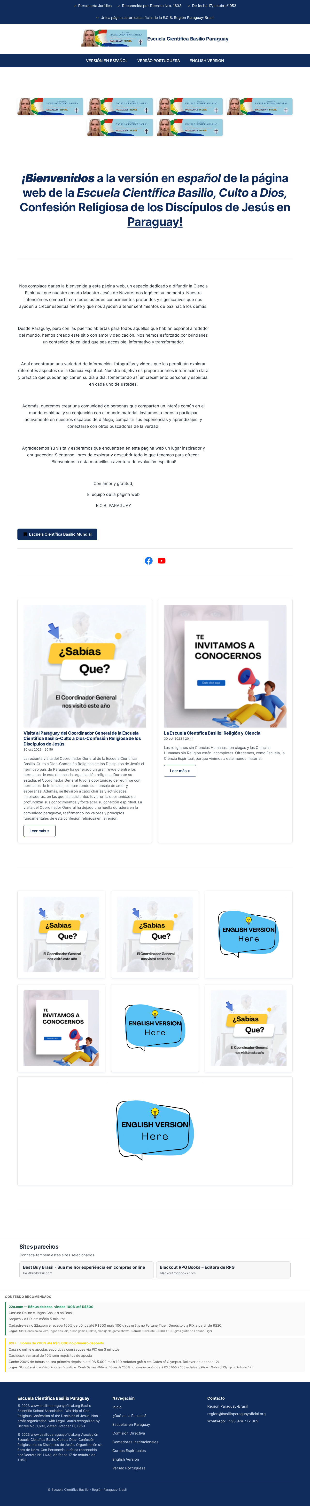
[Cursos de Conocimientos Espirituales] (155, 1028)
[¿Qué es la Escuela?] (61, 935)
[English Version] (155, 1130)
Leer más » (40, 830)
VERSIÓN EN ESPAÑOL (107, 60)
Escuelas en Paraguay (131, 1424)
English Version (125, 1459)
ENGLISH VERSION (207, 60)
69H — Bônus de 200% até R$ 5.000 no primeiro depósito (56, 1343)
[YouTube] (161, 561)
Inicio (117, 1407)
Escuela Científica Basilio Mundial (60, 534)
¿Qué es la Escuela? (129, 1415)
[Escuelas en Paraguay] (155, 935)
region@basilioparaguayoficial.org (236, 1413)
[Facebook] (149, 561)
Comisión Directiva (128, 1433)
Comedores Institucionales (135, 1442)
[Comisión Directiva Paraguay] (249, 935)
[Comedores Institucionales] (61, 1028)
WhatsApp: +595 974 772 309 (232, 1421)
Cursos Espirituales (129, 1450)
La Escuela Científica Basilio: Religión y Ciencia (212, 733)
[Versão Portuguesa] (249, 1028)
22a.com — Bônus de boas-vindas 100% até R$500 (51, 1307)
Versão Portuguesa (128, 1468)
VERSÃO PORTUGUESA (158, 60)
